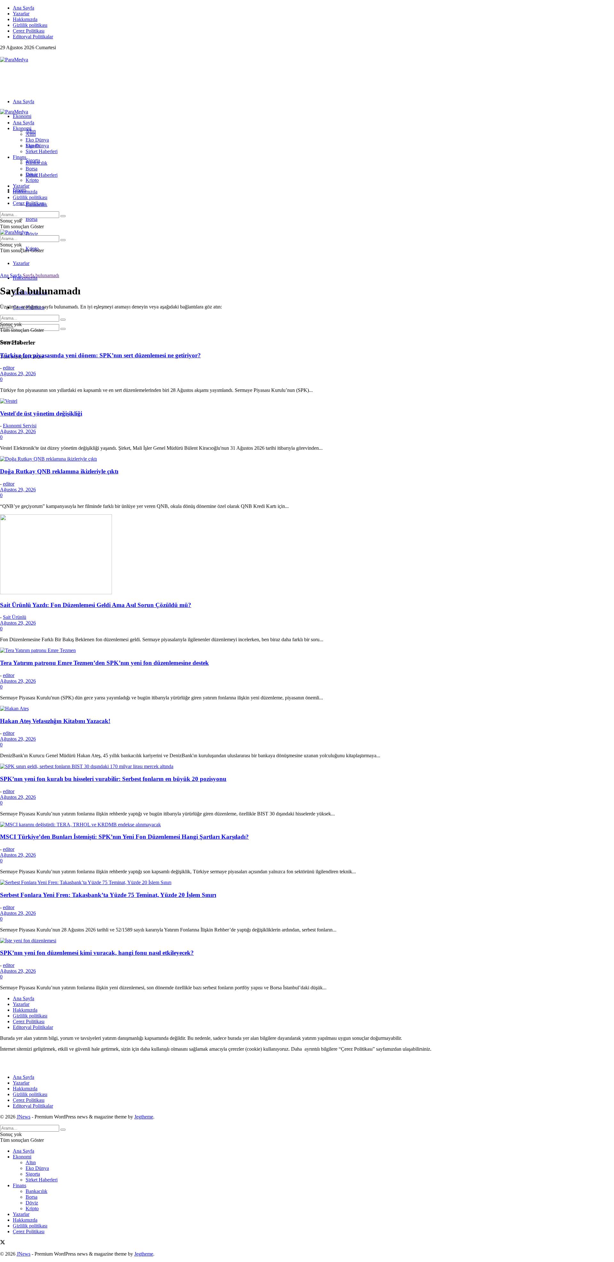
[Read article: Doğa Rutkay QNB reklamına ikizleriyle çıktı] (307, 459)
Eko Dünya (37, 140)
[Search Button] (63, 329)
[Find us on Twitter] (2, 54)
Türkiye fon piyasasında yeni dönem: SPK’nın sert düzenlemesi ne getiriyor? (100, 355)
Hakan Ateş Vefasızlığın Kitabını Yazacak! (55, 721)
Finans (19, 157)
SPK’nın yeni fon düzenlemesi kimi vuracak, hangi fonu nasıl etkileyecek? (97, 952)
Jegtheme (143, 1116)
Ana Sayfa (23, 8)
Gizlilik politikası (30, 25)
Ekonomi (22, 116)
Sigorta (33, 145)
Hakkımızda (25, 19)
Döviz (32, 234)
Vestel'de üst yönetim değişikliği (41, 413)
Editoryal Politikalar (33, 36)
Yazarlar (21, 13)
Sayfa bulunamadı (41, 275)
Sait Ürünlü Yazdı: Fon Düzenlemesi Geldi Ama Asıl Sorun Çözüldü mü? (95, 605)
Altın (31, 134)
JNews (23, 1116)
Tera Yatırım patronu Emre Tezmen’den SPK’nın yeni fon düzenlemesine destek (104, 662)
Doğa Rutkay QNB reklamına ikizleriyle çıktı (59, 471)
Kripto (32, 180)
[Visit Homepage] (14, 59)
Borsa (31, 219)
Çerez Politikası (28, 31)
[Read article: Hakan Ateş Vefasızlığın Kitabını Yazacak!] (307, 709)
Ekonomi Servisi (19, 425)
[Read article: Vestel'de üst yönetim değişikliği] (307, 401)
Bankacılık (36, 163)
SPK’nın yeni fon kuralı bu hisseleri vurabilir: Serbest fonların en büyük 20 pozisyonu (113, 778)
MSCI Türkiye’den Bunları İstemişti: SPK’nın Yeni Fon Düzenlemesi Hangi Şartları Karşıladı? (124, 836)
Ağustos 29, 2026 (18, 373)
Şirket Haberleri (42, 175)
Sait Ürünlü (14, 617)
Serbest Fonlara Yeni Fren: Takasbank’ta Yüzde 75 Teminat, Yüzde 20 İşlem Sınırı (108, 895)
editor (8, 367)
